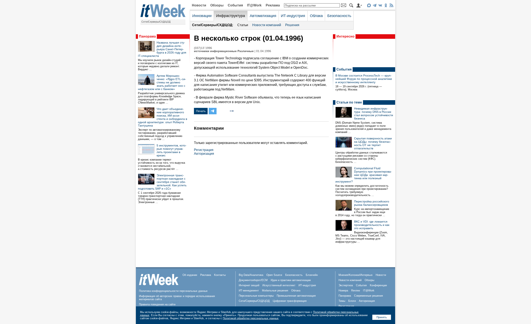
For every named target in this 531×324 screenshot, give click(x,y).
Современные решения (368, 295)
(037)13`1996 (203, 48)
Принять (381, 317)
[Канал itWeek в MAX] (369, 6)
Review (355, 290)
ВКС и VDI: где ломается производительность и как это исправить (371, 225)
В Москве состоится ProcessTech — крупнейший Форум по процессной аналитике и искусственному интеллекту (363, 79)
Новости (199, 5)
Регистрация (203, 150)
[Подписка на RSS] (391, 6)
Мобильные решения (275, 290)
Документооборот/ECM (253, 280)
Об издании (190, 274)
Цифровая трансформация (290, 300)
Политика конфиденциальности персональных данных (173, 290)
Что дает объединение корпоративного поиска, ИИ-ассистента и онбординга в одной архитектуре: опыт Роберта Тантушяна (162, 117)
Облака (316, 16)
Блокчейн (312, 274)
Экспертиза (346, 285)
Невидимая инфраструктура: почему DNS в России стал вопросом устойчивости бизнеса (373, 113)
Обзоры (217, 5)
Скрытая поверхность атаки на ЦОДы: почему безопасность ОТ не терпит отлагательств (373, 143)
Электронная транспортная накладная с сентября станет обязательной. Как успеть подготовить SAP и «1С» (162, 182)
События (235, 5)
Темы (342, 300)
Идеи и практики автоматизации (291, 280)
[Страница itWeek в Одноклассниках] (386, 6)
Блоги (352, 300)
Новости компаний (266, 25)
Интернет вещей (249, 285)
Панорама (147, 36)
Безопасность (339, 16)
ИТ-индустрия (293, 16)
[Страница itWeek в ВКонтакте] (380, 6)
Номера (343, 290)
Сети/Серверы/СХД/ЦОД (156, 21)
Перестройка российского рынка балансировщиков (371, 203)
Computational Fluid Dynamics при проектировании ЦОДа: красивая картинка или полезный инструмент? (363, 175)
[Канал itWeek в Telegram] (374, 6)
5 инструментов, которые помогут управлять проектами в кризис (171, 150)
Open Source (274, 274)
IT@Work (254, 5)
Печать (201, 111)
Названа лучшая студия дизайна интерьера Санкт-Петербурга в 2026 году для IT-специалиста (162, 49)
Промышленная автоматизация (296, 295)
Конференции (378, 285)
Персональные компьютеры (256, 295)
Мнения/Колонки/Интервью (356, 274)
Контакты (220, 274)
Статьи (242, 25)
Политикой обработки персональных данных (251, 318)
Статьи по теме (349, 102)
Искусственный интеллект (278, 285)
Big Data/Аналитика (251, 274)
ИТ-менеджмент (249, 290)
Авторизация (204, 153)
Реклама (273, 5)
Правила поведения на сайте (157, 304)
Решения (292, 25)
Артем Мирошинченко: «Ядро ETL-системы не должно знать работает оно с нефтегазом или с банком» (162, 82)
